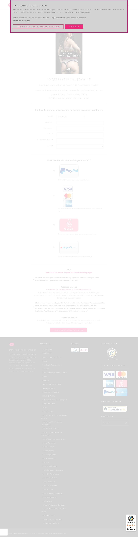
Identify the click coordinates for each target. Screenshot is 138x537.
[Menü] (134, 515)
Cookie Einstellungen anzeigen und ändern (38, 26)
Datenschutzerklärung (21, 20)
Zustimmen (74, 26)
